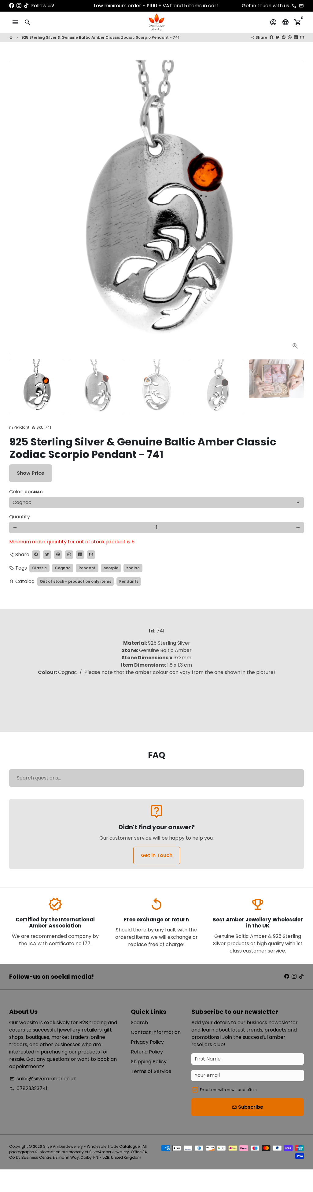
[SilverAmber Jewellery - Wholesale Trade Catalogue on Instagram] (19, 5)
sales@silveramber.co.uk (43, 1078)
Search (139, 1022)
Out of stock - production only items (75, 581)
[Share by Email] (302, 37)
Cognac (63, 568)
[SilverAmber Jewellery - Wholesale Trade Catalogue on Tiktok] (26, 5)
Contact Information (156, 1032)
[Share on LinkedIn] (296, 37)
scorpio (111, 568)
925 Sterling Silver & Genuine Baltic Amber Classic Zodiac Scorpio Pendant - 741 (100, 37)
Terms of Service (151, 1071)
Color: (26, 491)
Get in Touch (156, 855)
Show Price (30, 473)
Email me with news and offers (228, 1089)
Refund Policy (147, 1051)
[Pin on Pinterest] (283, 37)
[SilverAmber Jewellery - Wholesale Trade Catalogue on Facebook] (11, 5)
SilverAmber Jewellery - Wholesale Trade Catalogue (91, 1146)
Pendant (19, 427)
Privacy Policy (147, 1042)
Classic (39, 568)
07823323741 (28, 1088)
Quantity (19, 516)
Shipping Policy (149, 1061)
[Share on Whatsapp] (290, 37)
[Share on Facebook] (271, 37)
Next (295, 207)
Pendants (128, 581)
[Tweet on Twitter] (277, 37)
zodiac (133, 568)
